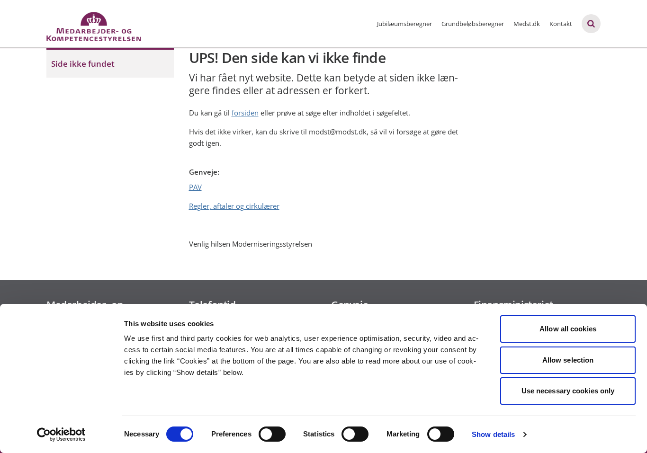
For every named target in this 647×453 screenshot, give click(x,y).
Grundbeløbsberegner (472, 23)
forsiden (245, 112)
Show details (493, 434)
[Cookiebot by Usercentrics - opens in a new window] (61, 434)
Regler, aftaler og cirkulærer (234, 206)
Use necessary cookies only (568, 391)
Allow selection (568, 360)
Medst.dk (526, 23)
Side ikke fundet (83, 63)
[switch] (272, 434)
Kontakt (560, 23)
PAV (195, 187)
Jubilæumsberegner (404, 23)
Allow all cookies (567, 329)
